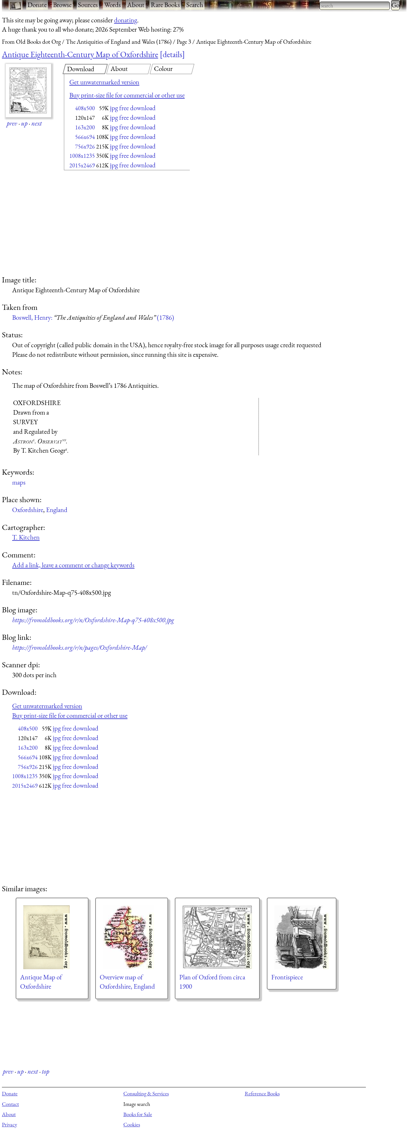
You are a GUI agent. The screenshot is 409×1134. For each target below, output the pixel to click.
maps (19, 482)
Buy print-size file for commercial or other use (127, 95)
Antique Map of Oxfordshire (41, 982)
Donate (37, 4)
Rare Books (165, 4)
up (24, 123)
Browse (62, 4)
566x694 (85, 137)
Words (112, 4)
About (135, 4)
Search (194, 4)
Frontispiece (287, 977)
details (172, 54)
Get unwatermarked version (104, 82)
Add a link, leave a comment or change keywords (73, 565)
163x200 (85, 127)
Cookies (131, 1124)
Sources (88, 4)
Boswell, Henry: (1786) (93, 317)
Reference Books (262, 1093)
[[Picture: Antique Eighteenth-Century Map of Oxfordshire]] (28, 90)
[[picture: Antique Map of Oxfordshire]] (52, 937)
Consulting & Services (146, 1093)
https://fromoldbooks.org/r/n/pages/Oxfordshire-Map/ (79, 647)
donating (125, 20)
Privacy (9, 1124)
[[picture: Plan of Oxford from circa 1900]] (217, 937)
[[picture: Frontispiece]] (301, 937)
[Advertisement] (115, 223)
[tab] (85, 69)
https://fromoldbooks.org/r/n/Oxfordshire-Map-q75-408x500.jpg (93, 620)
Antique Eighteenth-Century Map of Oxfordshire (80, 54)
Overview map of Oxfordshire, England (127, 982)
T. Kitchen (26, 537)
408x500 (85, 108)
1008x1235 (82, 155)
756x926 (85, 146)
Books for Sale (137, 1114)
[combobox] (355, 6)
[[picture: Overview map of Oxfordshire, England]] (132, 937)
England (56, 509)
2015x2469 (82, 165)
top (45, 1071)
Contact (10, 1103)
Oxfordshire (27, 509)
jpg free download (133, 107)
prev (12, 123)
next (36, 123)
